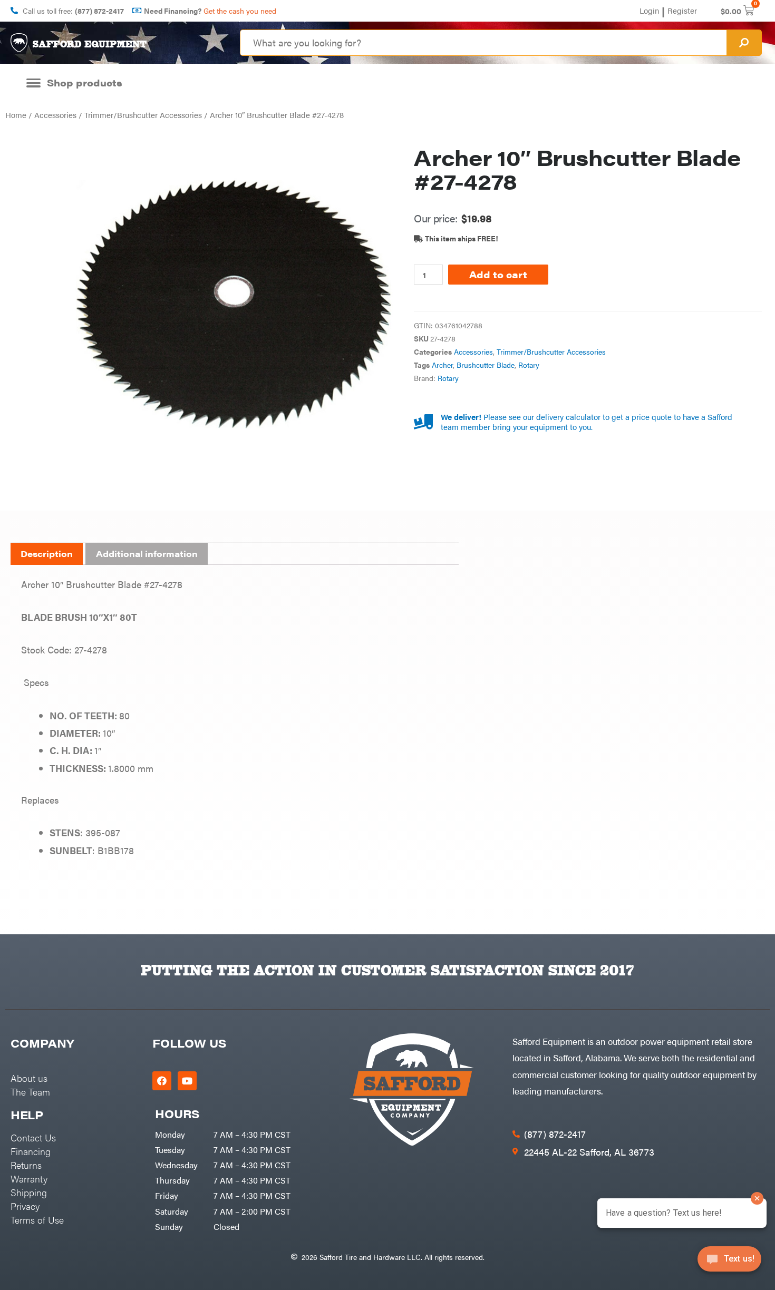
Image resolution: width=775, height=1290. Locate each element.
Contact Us (33, 1137)
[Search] (743, 42)
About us (29, 1077)
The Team (30, 1091)
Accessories (55, 114)
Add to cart (498, 274)
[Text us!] (729, 1262)
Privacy (25, 1206)
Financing (31, 1151)
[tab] (47, 554)
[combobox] (483, 42)
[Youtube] (187, 1080)
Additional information (147, 554)
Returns (26, 1164)
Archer (442, 365)
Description (47, 554)
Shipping (29, 1192)
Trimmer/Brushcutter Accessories (143, 114)
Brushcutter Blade (486, 365)
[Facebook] (161, 1080)
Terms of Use (37, 1219)
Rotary (528, 365)
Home (15, 114)
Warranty (29, 1178)
